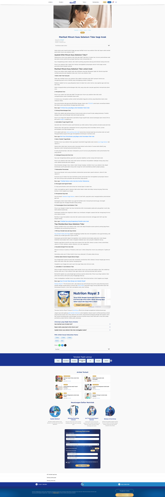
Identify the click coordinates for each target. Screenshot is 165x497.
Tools (84, 2)
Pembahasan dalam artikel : (61, 45)
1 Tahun (89, 30)
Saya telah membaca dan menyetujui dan (82, 462)
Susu (62, 340)
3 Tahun (69, 337)
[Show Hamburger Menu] (116, 2)
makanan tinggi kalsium (68, 196)
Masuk (105, 2)
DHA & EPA (81, 285)
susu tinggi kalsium (103, 142)
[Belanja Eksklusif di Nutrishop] (113, 2)
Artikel (50, 2)
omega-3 (62, 119)
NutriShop (75, 310)
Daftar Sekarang (82, 465)
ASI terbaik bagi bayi (52, 474)
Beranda (76, 30)
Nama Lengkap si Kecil (71, 452)
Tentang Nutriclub (51, 480)
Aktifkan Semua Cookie (124, 495)
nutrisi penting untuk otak (72, 132)
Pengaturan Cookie (124, 490)
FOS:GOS (90, 103)
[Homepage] (73, 2)
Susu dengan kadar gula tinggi (62, 233)
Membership (95, 2)
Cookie (68, 462)
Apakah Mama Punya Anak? (71, 450)
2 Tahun (63, 337)
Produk (60, 2)
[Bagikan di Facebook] (62, 345)
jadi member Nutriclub (74, 313)
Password (68, 442)
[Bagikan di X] (65, 345)
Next (111, 361)
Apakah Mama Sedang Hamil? (71, 448)
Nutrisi (85, 30)
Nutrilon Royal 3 (58, 283)
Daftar (109, 2)
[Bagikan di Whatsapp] (59, 345)
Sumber (57, 349)
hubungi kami (56, 492)
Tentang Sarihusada (51, 477)
